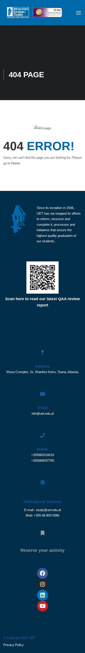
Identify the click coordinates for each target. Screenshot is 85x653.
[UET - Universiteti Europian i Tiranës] (18, 13)
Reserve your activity (42, 550)
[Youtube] (42, 606)
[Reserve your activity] (42, 530)
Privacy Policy (13, 645)
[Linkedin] (42, 595)
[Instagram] (42, 584)
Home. (16, 163)
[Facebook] (42, 573)
